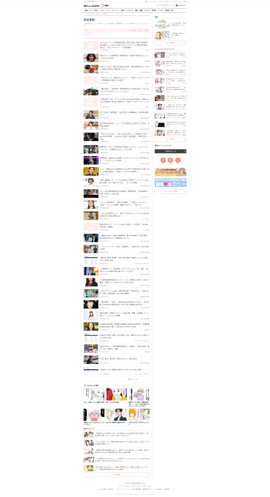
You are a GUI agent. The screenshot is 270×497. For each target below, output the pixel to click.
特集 (136, 10)
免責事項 (159, 489)
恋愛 (122, 10)
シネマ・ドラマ (107, 30)
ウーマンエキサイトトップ (165, 5)
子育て (146, 1)
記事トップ (88, 10)
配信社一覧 (169, 10)
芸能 (86, 30)
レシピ (155, 1)
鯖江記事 (133, 30)
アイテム (87, 34)
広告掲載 (167, 489)
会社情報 (103, 489)
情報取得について (148, 489)
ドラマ (92, 30)
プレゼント (175, 1)
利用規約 (111, 489)
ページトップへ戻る (170, 191)
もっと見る (116, 474)
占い (170, 1)
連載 (141, 10)
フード (108, 10)
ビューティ (160, 1)
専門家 (154, 10)
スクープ (118, 30)
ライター (161, 10)
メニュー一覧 (183, 1)
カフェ (125, 30)
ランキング (129, 10)
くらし (150, 1)
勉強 (146, 30)
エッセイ (147, 10)
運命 (140, 30)
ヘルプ (149, 486)
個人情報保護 (136, 489)
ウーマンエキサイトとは (127, 486)
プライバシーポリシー (123, 489)
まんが (166, 1)
